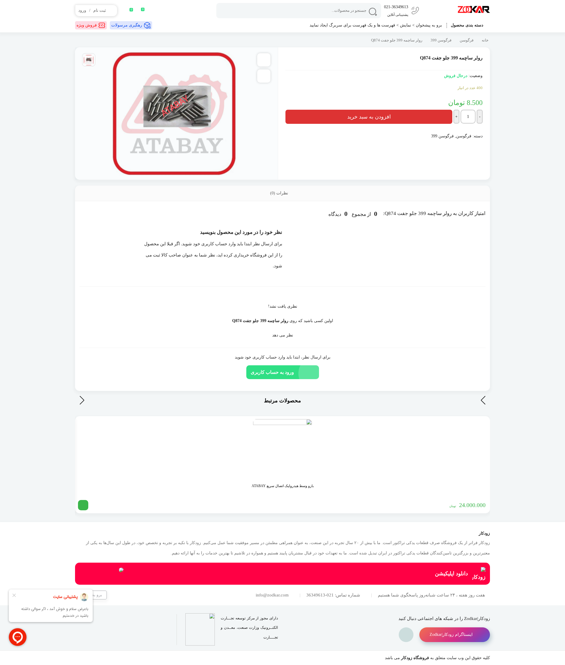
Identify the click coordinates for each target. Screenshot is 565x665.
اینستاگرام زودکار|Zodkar (451, 634)
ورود (82, 10)
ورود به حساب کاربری (272, 372)
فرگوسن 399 (441, 40)
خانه (485, 40)
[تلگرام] (406, 634)
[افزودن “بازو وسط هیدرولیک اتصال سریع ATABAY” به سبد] (83, 505)
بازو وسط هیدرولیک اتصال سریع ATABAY (283, 486)
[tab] (282, 193)
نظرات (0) (279, 193)
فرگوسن (466, 40)
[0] (127, 10)
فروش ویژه (87, 25)
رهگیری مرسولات (126, 25)
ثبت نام (99, 10)
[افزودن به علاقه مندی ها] (263, 59)
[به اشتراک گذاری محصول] (263, 76)
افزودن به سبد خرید (369, 117)
